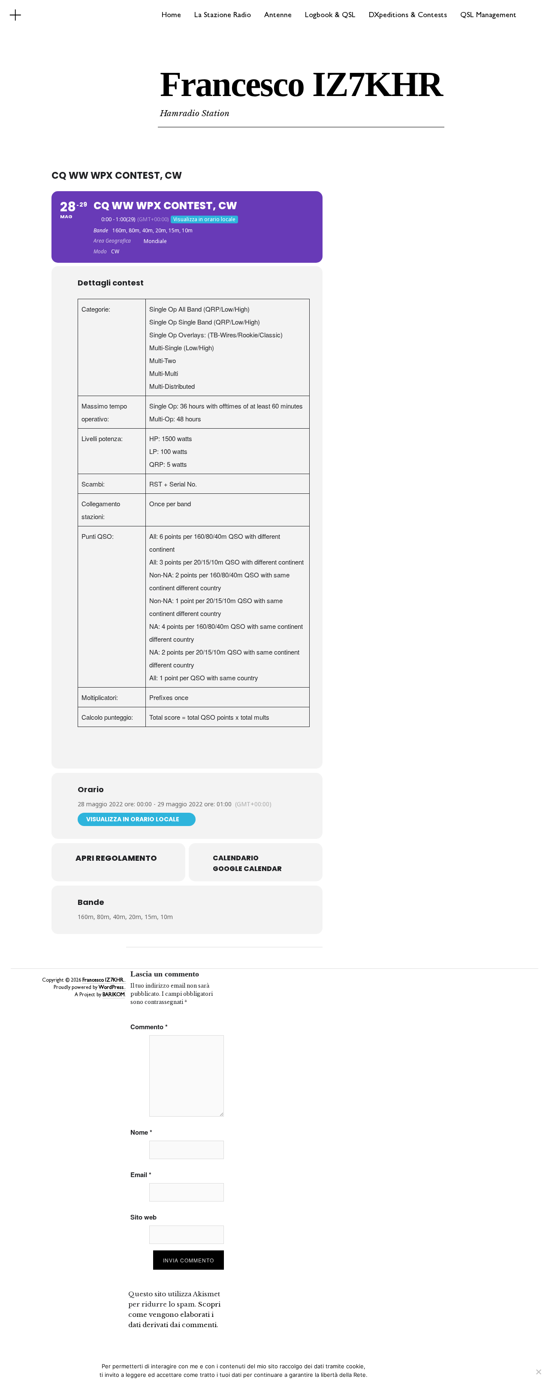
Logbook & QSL (330, 16)
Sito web (143, 1217)
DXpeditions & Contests (408, 16)
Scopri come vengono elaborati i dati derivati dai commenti (174, 1314)
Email (140, 1174)
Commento (149, 1026)
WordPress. (112, 988)
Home (171, 16)
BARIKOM (114, 995)
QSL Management (488, 16)
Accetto (382, 1374)
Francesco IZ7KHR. (103, 980)
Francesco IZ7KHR (301, 84)
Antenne (278, 16)
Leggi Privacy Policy (423, 1374)
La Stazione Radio (222, 16)
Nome (141, 1132)
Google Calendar (247, 869)
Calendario (236, 858)
